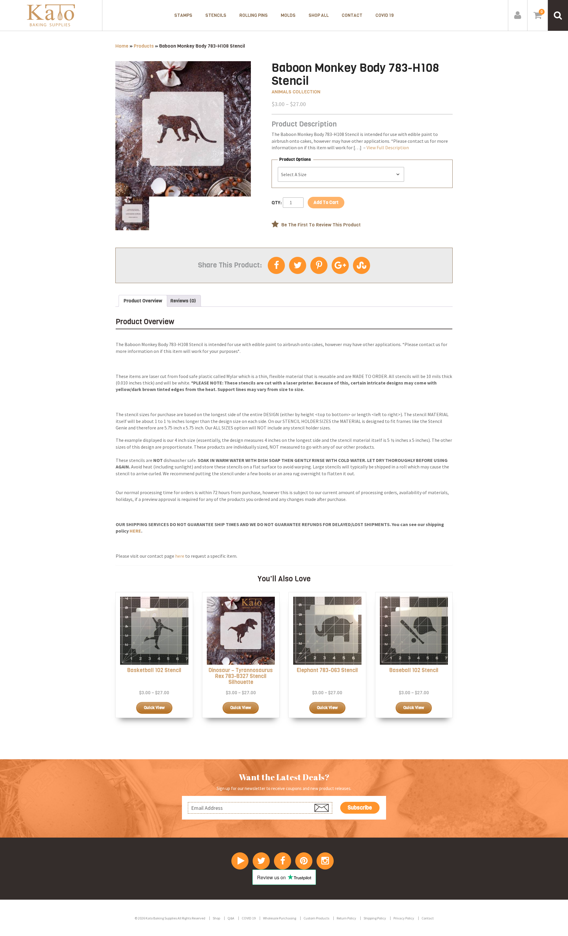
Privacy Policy (403, 918)
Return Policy (346, 918)
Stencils (215, 15)
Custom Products (316, 918)
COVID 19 (384, 15)
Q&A (230, 918)
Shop (216, 918)
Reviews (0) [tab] (183, 301)
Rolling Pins (253, 15)
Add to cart (326, 202)
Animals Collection (296, 92)
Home (121, 46)
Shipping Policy (375, 918)
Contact (352, 15)
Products (144, 46)
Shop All (319, 15)
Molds (288, 15)
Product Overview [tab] (143, 301)
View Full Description (388, 147)
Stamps (183, 15)
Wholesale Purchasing (279, 918)
